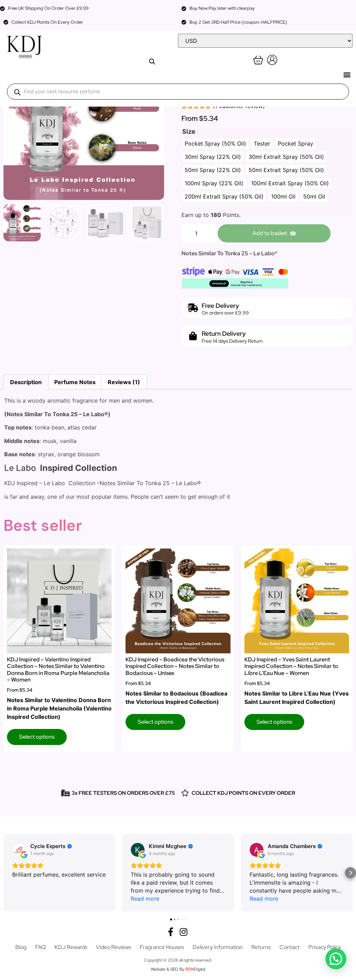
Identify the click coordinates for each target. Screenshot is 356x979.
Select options (37, 736)
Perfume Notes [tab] (75, 382)
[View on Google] (19, 850)
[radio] (215, 143)
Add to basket (269, 233)
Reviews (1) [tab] (124, 382)
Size (188, 132)
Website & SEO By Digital (178, 969)
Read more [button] (145, 898)
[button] (347, 74)
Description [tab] (26, 382)
